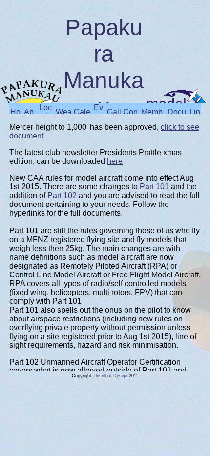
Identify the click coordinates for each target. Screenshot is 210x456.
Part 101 (153, 186)
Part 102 (61, 195)
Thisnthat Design (110, 375)
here (115, 161)
